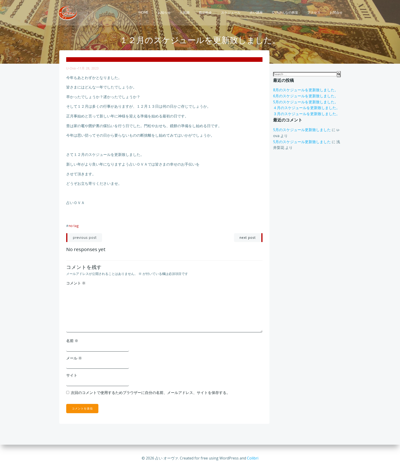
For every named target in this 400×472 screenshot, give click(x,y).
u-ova (71, 68)
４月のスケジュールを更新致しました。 (306, 107)
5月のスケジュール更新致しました (302, 129)
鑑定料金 (205, 12)
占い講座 (256, 12)
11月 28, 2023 (88, 68)
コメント (76, 283)
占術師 (185, 12)
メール (74, 358)
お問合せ (336, 12)
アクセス (313, 12)
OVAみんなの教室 (285, 12)
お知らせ (164, 12)
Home (143, 12)
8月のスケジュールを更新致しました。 (305, 89)
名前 (72, 340)
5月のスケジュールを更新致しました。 (305, 101)
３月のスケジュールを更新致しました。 (306, 113)
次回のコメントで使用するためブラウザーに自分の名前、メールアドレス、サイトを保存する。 (150, 392)
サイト (71, 375)
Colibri (252, 458)
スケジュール (231, 12)
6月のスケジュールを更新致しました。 (305, 95)
